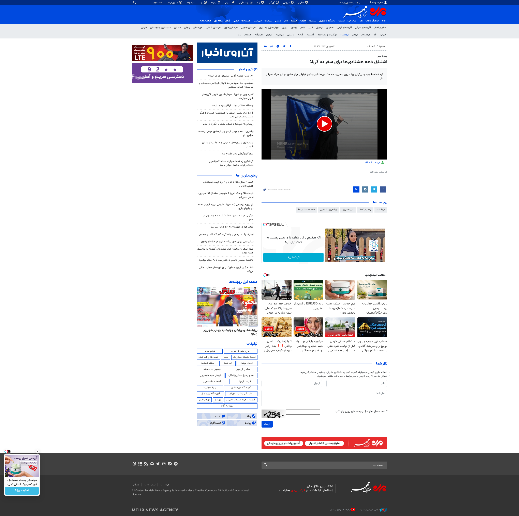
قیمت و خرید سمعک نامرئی (240, 400)
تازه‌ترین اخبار (247, 69)
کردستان (365, 35)
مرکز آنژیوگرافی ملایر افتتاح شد (237, 154)
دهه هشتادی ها (306, 210)
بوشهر (294, 28)
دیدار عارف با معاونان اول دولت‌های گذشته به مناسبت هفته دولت (225, 251)
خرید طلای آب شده (208, 357)
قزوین (383, 35)
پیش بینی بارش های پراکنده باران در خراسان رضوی (227, 242)
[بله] (169, 464)
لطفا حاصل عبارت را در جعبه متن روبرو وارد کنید (361, 411)
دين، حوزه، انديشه (347, 21)
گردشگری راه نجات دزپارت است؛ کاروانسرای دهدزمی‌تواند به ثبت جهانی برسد (231, 163)
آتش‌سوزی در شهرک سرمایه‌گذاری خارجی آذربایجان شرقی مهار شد (227, 96)
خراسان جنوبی (248, 28)
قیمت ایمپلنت (243, 382)
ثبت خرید (293, 257)
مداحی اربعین (243, 369)
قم (375, 35)
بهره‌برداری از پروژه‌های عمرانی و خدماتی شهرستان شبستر (227, 145)
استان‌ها (245, 21)
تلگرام (301, 2)
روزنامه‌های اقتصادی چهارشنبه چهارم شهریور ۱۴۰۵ (229, 332)
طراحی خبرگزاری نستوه (370, 510)
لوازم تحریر (209, 351)
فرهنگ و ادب (372, 21)
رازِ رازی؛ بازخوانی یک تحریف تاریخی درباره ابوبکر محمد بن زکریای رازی (225, 207)
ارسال (267, 424)
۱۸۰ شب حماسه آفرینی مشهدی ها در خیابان (230, 76)
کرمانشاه (344, 35)
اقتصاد (294, 21)
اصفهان (329, 28)
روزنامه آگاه (227, 406)
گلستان (310, 35)
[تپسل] (265, 224)
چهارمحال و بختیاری (269, 28)
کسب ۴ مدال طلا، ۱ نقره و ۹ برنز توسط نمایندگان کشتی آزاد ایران (228, 184)
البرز (311, 28)
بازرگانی (135, 485)
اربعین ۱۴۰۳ (365, 210)
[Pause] (329, 259)
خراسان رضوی (231, 28)
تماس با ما (150, 485)
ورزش (278, 21)
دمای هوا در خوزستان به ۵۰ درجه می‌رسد (232, 227)
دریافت (373, 163)
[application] (324, 124)
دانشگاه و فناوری (327, 21)
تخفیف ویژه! (22, 490)
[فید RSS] (146, 464)
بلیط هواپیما (210, 388)
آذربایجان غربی (344, 28)
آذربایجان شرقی (363, 28)
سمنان (177, 28)
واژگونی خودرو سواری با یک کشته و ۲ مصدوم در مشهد (228, 218)
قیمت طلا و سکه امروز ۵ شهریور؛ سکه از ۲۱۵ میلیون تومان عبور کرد (225, 195)
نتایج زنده (191, 2)
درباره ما (165, 485)
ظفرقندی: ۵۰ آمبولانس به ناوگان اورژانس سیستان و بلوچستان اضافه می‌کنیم (226, 85)
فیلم (227, 21)
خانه (384, 21)
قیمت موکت (246, 363)
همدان (247, 35)
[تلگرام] (175, 464)
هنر (361, 21)
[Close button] (37, 451)
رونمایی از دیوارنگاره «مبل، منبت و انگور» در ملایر (228, 124)
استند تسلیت (207, 363)
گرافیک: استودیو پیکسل (340, 510)
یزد (239, 35)
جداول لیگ (173, 2)
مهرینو (218, 400)
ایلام (302, 28)
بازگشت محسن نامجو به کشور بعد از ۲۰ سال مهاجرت (225, 260)
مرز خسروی (348, 210)
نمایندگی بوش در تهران (241, 394)
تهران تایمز (204, 400)
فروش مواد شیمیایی (210, 375)
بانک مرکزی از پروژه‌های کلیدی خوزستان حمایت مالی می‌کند (226, 269)
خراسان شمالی (213, 28)
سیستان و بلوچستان (160, 28)
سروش (286, 2)
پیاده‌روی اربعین (328, 210)
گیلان (300, 35)
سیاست (268, 21)
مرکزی (269, 35)
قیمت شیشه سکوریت (244, 357)
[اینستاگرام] (163, 464)
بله (259, 2)
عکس (236, 21)
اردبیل (319, 28)
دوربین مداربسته (212, 369)
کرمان (355, 35)
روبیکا (214, 2)
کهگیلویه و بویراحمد (327, 35)
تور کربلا (227, 363)
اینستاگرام (244, 2)
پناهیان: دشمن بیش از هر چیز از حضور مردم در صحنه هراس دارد (225, 133)
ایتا (201, 2)
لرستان (290, 35)
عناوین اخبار (380, 28)
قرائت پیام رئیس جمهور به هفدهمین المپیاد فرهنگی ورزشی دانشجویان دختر (226, 115)
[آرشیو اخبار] (140, 464)
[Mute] (334, 259)
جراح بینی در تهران (240, 351)
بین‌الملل (257, 21)
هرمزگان (259, 35)
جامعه (303, 21)
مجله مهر (218, 21)
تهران (284, 28)
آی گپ (272, 2)
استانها (382, 46)
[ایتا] (134, 464)
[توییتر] (158, 464)
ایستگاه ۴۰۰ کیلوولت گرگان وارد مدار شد (232, 106)
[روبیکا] (152, 464)
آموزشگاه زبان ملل (210, 394)
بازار (286, 21)
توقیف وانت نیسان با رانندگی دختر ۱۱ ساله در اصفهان (226, 234)
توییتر (228, 2)
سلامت (312, 21)
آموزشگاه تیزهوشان (241, 388)
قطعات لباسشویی (212, 382)
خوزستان (197, 28)
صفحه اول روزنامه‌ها (243, 282)
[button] (324, 124)
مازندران (280, 35)
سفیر (225, 357)
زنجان (187, 28)
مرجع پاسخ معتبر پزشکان (241, 375)
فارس (144, 28)
